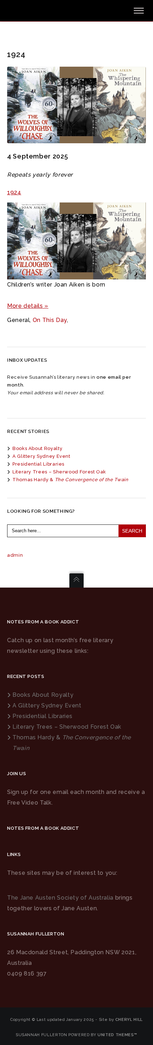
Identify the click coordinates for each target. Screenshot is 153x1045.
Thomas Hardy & (70, 479)
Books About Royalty (37, 448)
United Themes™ (117, 1035)
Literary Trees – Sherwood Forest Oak (59, 471)
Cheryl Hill (129, 1019)
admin (15, 555)
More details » (27, 305)
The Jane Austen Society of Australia (60, 897)
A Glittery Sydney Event (41, 456)
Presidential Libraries (38, 464)
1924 (14, 192)
